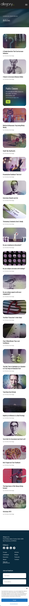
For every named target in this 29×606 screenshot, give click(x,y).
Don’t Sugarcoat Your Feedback (11, 462)
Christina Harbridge (9, 55)
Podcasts (17, 557)
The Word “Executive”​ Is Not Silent (12, 317)
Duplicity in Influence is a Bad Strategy (13, 415)
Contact (16, 559)
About (4, 559)
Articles (16, 552)
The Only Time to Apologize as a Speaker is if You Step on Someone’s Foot (14, 367)
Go (8, 102)
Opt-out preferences (14, 603)
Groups (5, 552)
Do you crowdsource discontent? (12, 245)
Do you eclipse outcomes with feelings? (14, 268)
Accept (14, 600)
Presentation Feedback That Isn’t (12, 174)
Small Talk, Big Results (9, 151)
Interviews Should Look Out (10, 198)
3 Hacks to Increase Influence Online (13, 77)
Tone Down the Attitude (9, 392)
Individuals (6, 554)
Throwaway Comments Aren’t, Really (13, 221)
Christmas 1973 (7, 511)
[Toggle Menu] (26, 4)
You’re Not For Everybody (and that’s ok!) (14, 439)
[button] (27, 588)
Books (16, 554)
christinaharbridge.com (12, 97)
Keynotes (5, 557)
